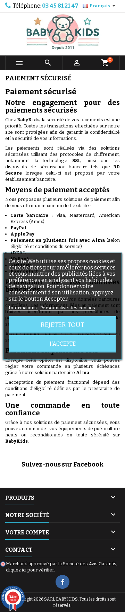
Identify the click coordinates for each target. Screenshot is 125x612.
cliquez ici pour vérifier (30, 570)
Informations (23, 307)
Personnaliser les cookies (67, 307)
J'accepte (63, 343)
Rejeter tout (62, 324)
